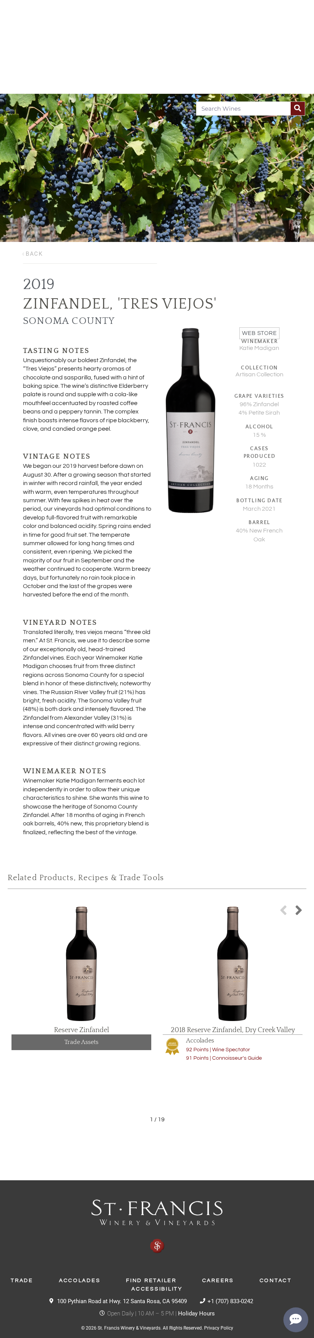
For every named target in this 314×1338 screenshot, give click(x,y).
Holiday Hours (196, 1313)
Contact (276, 1280)
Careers (218, 1280)
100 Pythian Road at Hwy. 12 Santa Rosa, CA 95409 (122, 1301)
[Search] (298, 108)
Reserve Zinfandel (81, 1030)
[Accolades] (172, 1046)
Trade (22, 1280)
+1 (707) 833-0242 (230, 1301)
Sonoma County (69, 321)
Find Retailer (151, 1280)
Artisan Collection (259, 374)
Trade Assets (81, 1042)
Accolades (200, 1040)
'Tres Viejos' (167, 304)
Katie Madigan (259, 348)
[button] (298, 910)
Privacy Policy (218, 1328)
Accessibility (156, 1289)
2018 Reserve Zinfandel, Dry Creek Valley (233, 1030)
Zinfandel (66, 304)
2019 (39, 284)
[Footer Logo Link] (157, 1227)
